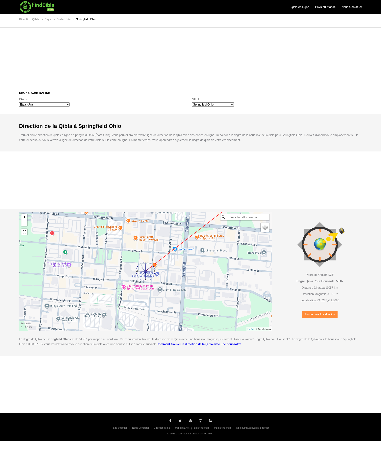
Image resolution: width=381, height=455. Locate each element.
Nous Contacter (352, 7)
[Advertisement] (190, 56)
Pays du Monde (325, 7)
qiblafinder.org (202, 427)
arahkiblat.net (182, 427)
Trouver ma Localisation (320, 314)
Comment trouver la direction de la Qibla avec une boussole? (199, 344)
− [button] (24, 223)
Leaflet (250, 328)
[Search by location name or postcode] (223, 217)
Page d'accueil (119, 427)
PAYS (23, 99)
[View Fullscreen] (24, 232)
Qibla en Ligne (300, 7)
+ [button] (24, 217)
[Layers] (265, 227)
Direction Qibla (162, 427)
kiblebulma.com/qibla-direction (252, 427)
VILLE (196, 99)
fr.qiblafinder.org (223, 427)
